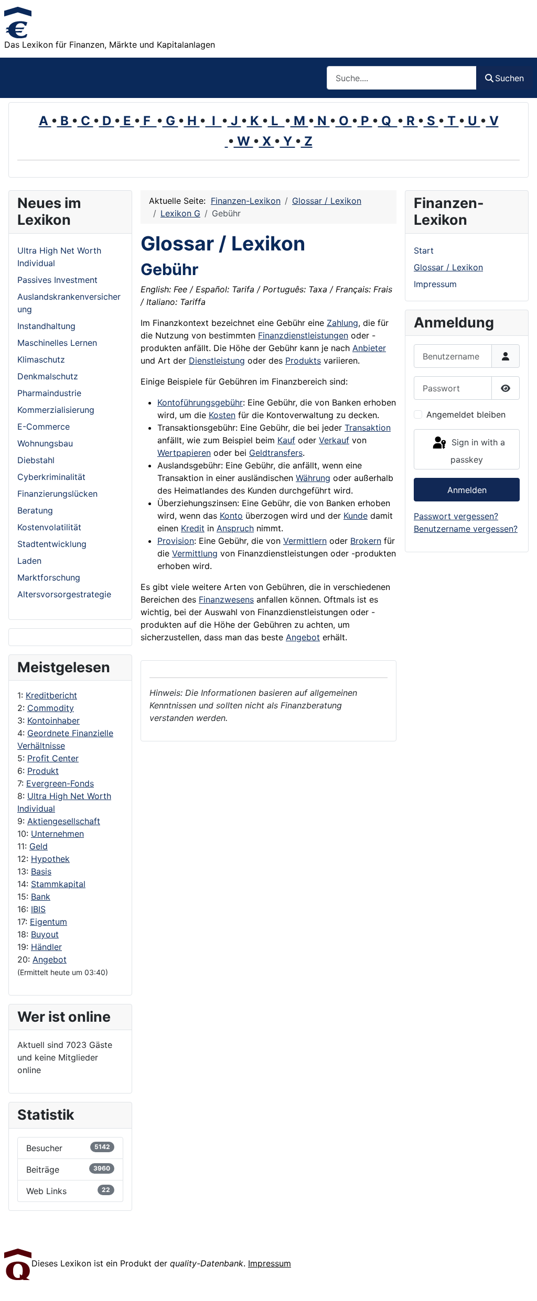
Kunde (355, 515)
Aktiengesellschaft (63, 821)
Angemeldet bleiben (466, 414)
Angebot (50, 959)
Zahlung (342, 323)
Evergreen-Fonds (60, 783)
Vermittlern (305, 540)
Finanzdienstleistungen (303, 335)
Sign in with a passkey (477, 451)
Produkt (43, 771)
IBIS (38, 909)
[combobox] (402, 78)
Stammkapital (58, 884)
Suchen (509, 78)
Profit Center (53, 758)
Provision (175, 540)
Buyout (45, 934)
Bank (40, 896)
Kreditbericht (51, 695)
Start (424, 250)
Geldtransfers (276, 452)
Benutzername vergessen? (466, 528)
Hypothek (50, 859)
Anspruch (235, 528)
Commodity (50, 708)
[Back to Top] (519, 1282)
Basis (41, 871)
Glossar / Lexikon (448, 267)
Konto (231, 515)
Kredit (193, 528)
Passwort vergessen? (456, 516)
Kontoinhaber (53, 720)
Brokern (365, 540)
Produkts (303, 360)
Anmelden (467, 490)
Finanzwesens (226, 599)
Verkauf (334, 440)
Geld (38, 846)
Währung (313, 478)
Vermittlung (195, 553)
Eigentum (48, 921)
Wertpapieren (184, 452)
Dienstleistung (217, 360)
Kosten (222, 415)
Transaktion (368, 427)
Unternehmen (57, 833)
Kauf (286, 440)
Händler (46, 947)
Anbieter (369, 348)
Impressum (435, 284)
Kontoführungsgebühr (200, 402)
